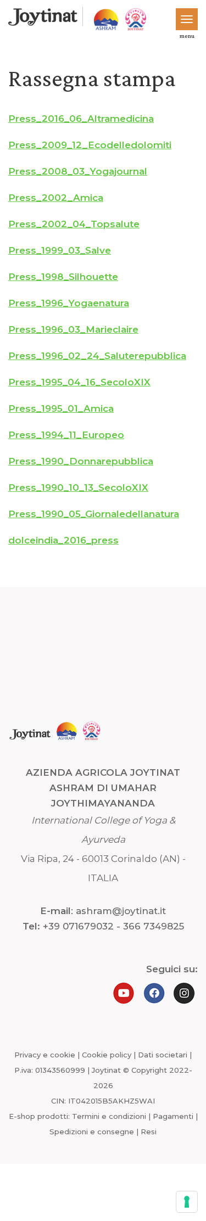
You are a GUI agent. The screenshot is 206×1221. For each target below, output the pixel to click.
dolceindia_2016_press (63, 540)
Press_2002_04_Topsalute (74, 224)
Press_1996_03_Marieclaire (73, 329)
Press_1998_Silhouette (63, 276)
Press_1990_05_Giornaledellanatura (93, 513)
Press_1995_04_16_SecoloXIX (79, 382)
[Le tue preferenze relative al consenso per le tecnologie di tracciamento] (186, 1201)
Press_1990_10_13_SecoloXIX (78, 487)
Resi (149, 1131)
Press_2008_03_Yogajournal (77, 171)
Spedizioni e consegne (91, 1131)
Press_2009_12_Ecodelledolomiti (89, 144)
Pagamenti (173, 1116)
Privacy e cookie (44, 1054)
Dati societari (162, 1054)
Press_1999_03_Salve (59, 250)
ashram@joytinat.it (121, 910)
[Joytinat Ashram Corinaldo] (42, 17)
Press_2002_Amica (55, 197)
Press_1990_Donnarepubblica (80, 461)
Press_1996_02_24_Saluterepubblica (97, 355)
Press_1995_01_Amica (61, 408)
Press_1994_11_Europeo (66, 434)
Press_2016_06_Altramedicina (81, 118)
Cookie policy (106, 1054)
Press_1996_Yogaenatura (68, 303)
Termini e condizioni (109, 1116)
